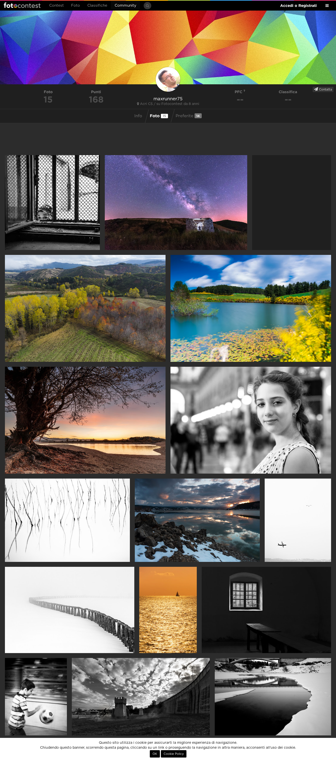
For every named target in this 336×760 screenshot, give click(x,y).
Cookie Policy (174, 753)
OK (155, 753)
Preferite (188, 116)
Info (138, 116)
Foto (75, 5)
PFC (239, 92)
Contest (56, 5)
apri (52, 202)
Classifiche (97, 5)
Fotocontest (22, 5)
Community (125, 5)
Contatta (325, 89)
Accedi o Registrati (298, 5)
